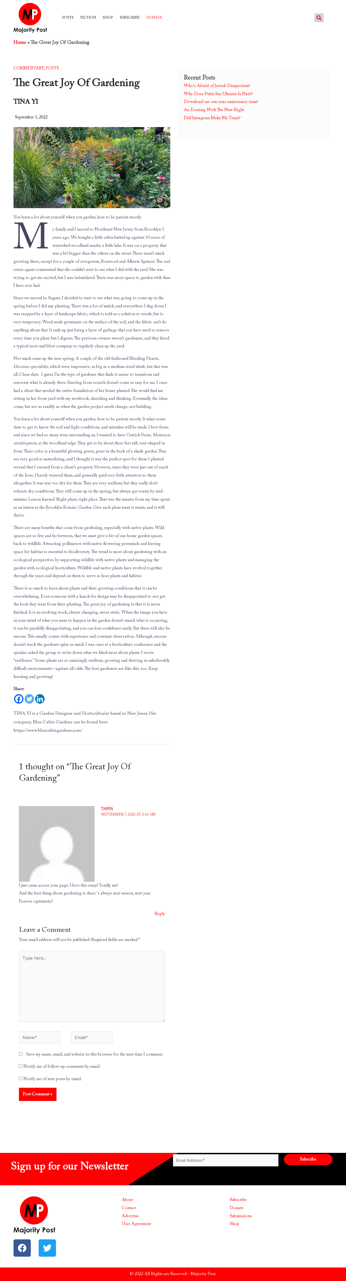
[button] (319, 17)
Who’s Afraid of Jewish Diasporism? (217, 86)
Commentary (29, 68)
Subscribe (130, 17)
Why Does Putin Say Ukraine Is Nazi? (218, 94)
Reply (160, 914)
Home (20, 42)
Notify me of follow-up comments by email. (62, 1066)
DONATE (154, 17)
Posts (68, 17)
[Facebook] (19, 699)
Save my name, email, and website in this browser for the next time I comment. (94, 1054)
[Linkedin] (40, 699)
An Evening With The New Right (214, 110)
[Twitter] (29, 699)
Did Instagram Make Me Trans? (212, 118)
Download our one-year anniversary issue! (221, 102)
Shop (108, 17)
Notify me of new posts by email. (53, 1079)
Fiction (88, 17)
